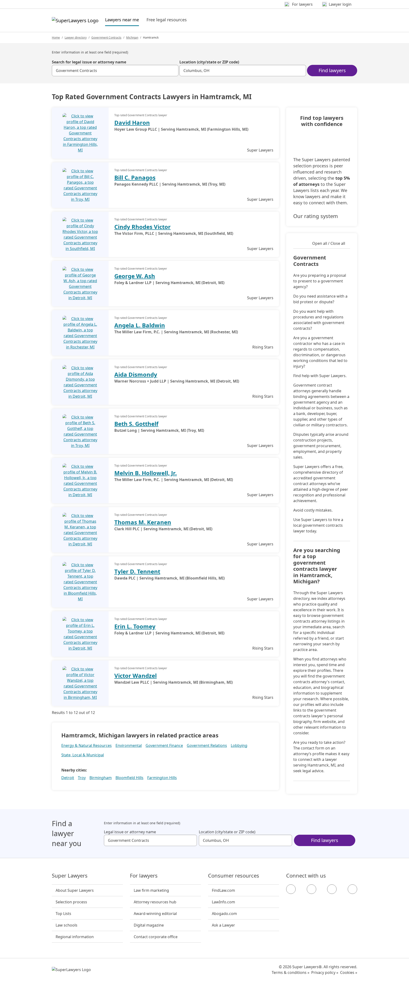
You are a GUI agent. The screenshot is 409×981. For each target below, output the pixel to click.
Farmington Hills (162, 777)
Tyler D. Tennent (137, 571)
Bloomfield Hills (129, 777)
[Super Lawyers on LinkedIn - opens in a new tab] (352, 889)
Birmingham (100, 777)
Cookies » (348, 972)
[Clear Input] (173, 70)
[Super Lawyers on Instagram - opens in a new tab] (311, 889)
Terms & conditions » (290, 972)
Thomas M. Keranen (142, 522)
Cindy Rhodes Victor (142, 227)
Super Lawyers (70, 875)
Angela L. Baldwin (139, 325)
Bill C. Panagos (135, 177)
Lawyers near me (122, 19)
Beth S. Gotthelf (136, 424)
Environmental (129, 745)
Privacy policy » (324, 972)
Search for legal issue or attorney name (89, 62)
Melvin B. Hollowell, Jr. (145, 473)
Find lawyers (332, 70)
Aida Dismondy (135, 374)
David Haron (132, 122)
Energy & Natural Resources (86, 745)
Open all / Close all (328, 243)
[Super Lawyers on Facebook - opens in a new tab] (291, 889)
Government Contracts (106, 38)
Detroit (67, 777)
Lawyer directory (76, 38)
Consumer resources (233, 875)
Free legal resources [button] (167, 19)
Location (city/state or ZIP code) (209, 62)
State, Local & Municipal (82, 755)
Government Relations (207, 745)
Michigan (132, 38)
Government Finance (164, 745)
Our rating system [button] (315, 216)
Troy (82, 777)
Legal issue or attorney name (130, 831)
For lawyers (144, 875)
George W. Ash (134, 276)
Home (56, 38)
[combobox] (115, 70)
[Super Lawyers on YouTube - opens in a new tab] (332, 889)
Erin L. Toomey (135, 626)
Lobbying (239, 745)
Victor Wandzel (135, 675)
